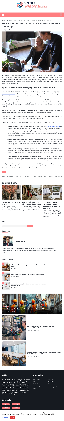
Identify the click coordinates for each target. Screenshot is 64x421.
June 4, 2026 (36, 356)
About (16, 404)
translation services (8, 94)
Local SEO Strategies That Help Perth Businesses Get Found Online (28, 275)
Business (4, 172)
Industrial (35, 385)
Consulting (51, 381)
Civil (34, 381)
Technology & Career (54, 387)
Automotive (36, 379)
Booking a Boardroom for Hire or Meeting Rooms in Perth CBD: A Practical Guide (44, 353)
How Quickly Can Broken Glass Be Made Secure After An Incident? (30, 309)
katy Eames (14, 268)
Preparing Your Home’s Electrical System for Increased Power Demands (41, 327)
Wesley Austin (6, 30)
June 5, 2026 (36, 330)
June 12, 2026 (12, 311)
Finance (50, 383)
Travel (34, 389)
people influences (54, 126)
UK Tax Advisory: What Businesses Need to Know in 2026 (28, 284)
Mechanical (36, 387)
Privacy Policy (5, 417)
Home (5, 404)
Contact (6, 407)
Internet (50, 385)
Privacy (16, 407)
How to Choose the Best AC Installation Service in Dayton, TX (27, 265)
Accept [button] (12, 417)
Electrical (29, 325)
